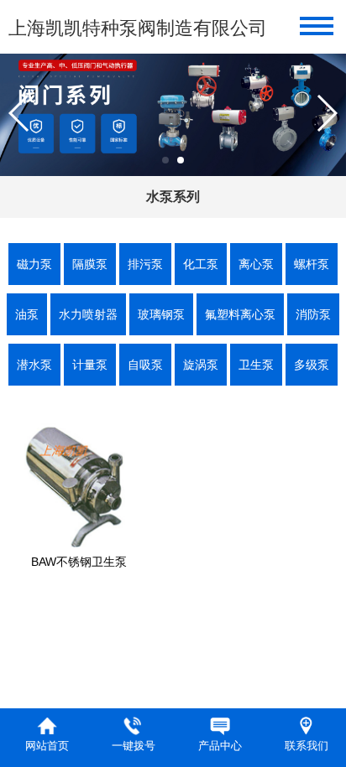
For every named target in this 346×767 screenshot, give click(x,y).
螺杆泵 (311, 264)
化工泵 (200, 264)
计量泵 (89, 364)
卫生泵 (256, 364)
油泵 (27, 314)
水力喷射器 (88, 314)
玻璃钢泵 (161, 314)
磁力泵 (34, 264)
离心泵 (256, 264)
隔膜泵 (89, 264)
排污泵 (145, 264)
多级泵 (311, 364)
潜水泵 (34, 364)
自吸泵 (145, 364)
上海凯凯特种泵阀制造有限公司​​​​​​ (137, 28)
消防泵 (313, 314)
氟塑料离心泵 (240, 314)
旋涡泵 (200, 364)
